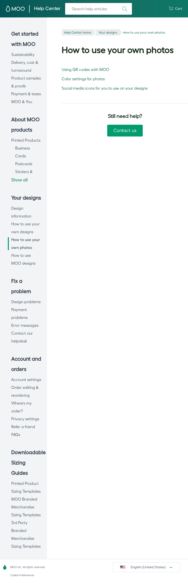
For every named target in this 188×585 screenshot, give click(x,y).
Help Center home (77, 32)
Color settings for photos (83, 79)
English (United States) (148, 567)
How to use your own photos (144, 32)
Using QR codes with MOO (85, 69)
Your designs (108, 32)
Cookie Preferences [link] (22, 575)
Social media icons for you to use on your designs (105, 88)
